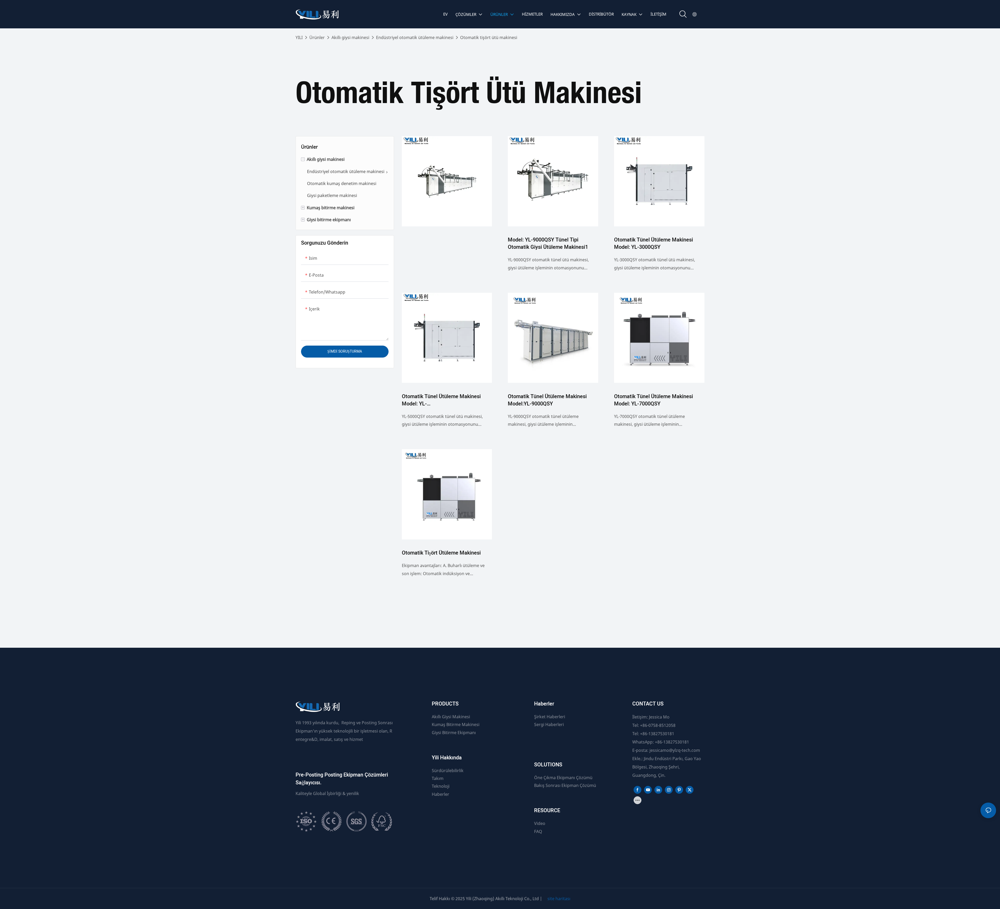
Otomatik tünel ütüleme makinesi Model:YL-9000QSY (547, 400)
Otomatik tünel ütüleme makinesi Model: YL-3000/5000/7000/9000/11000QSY (441, 400)
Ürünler (317, 37)
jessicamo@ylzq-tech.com (674, 750)
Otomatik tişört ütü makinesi (488, 37)
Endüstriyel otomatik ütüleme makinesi (414, 37)
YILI (299, 37)
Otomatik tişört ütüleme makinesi (441, 553)
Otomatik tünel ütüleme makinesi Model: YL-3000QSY (653, 243)
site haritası (558, 898)
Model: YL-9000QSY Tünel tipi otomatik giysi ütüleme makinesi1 (548, 243)
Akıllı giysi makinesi (350, 37)
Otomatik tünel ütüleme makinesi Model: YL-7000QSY (653, 400)
